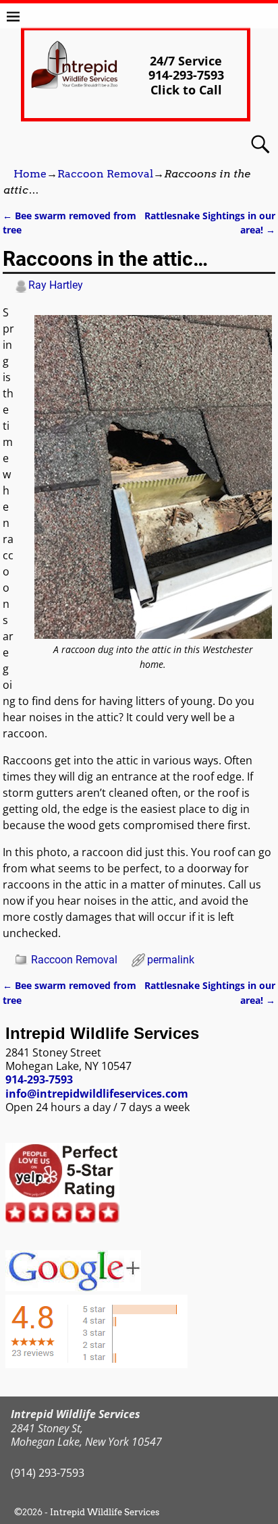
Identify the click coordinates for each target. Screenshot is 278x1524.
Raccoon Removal (105, 173)
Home (30, 173)
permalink (170, 959)
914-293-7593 (39, 1079)
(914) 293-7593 (47, 1472)
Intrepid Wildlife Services (104, 1512)
